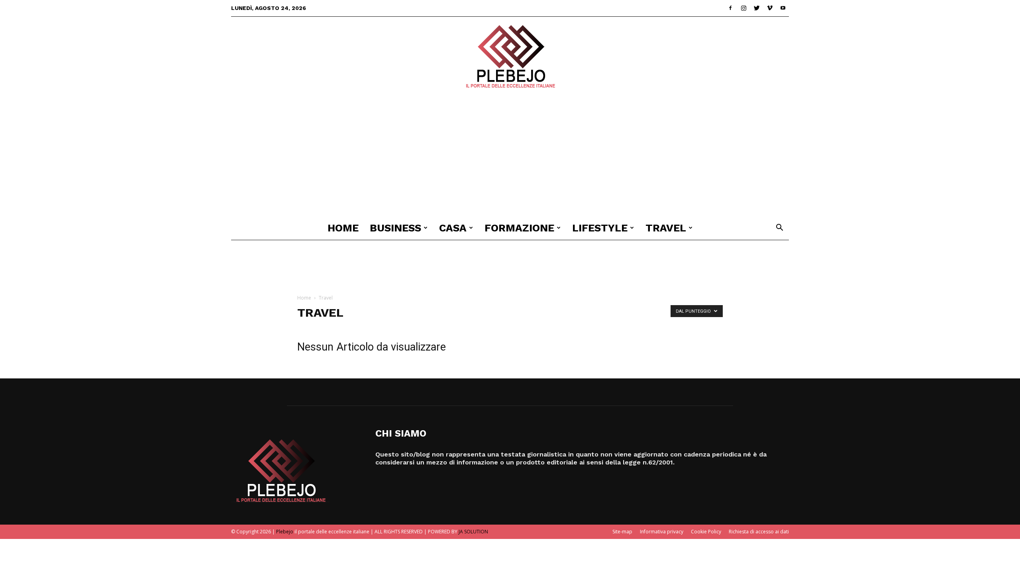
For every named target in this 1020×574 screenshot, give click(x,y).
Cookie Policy (706, 531)
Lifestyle (600, 228)
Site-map (622, 531)
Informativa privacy (661, 531)
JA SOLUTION (473, 531)
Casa (453, 228)
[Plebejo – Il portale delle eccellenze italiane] (510, 56)
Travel (665, 228)
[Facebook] (730, 8)
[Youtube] (783, 8)
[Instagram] (743, 8)
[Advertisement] (510, 156)
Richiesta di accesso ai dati (759, 531)
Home (343, 228)
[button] (779, 228)
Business (395, 228)
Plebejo (284, 531)
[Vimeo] (770, 8)
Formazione (519, 228)
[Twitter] (757, 8)
